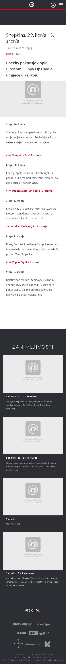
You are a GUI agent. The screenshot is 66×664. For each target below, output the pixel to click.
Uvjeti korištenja (41, 654)
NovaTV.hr (33, 4)
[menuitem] (53, 5)
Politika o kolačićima (16, 660)
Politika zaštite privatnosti (33, 657)
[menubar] (53, 5)
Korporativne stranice (49, 660)
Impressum (20, 654)
